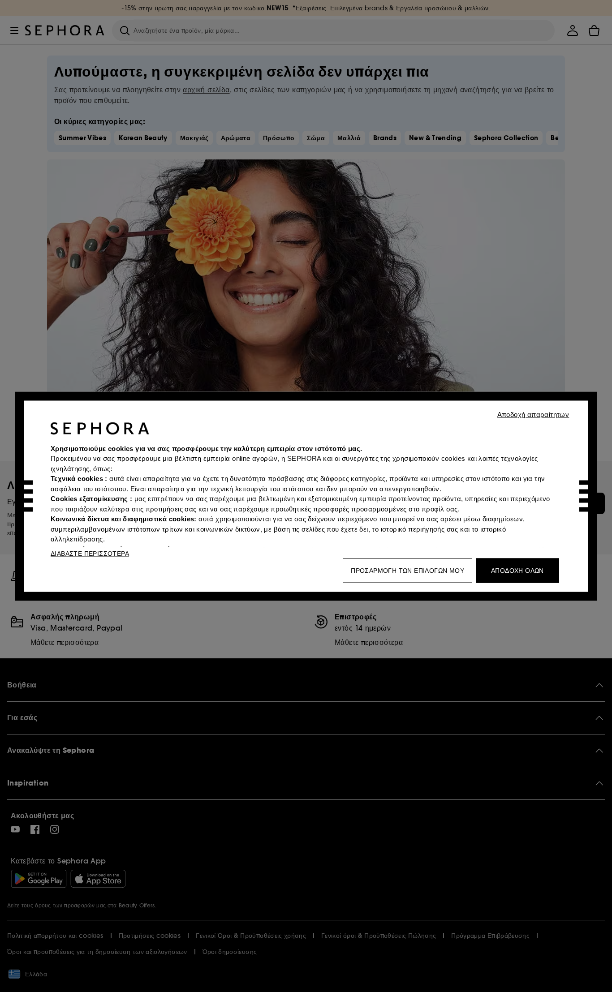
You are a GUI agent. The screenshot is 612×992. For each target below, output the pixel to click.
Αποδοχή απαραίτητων (533, 414)
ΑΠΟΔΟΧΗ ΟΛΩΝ (517, 570)
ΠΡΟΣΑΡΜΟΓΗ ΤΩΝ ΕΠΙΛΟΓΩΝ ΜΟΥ (407, 570)
